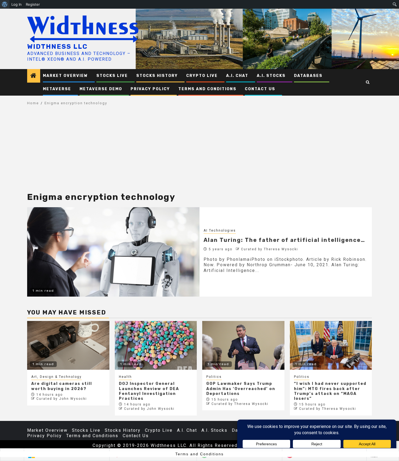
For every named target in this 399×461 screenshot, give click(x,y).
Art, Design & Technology (56, 377)
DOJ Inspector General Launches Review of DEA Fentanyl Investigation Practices (149, 391)
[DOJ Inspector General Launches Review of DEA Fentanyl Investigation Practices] (156, 345)
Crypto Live (202, 75)
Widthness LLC (57, 46)
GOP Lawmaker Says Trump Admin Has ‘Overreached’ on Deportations (240, 388)
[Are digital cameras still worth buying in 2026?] (68, 345)
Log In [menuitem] (16, 4)
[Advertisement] (199, 152)
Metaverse (57, 89)
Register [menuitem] (33, 4)
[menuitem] (5, 4)
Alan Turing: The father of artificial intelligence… (284, 240)
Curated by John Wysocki (61, 399)
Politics (214, 377)
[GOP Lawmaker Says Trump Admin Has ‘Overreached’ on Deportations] (243, 345)
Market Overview (65, 75)
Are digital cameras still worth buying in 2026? (61, 386)
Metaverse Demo (101, 89)
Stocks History (157, 75)
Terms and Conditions (207, 89)
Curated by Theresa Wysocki (269, 249)
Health (125, 377)
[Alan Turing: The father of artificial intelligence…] (113, 252)
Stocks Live (112, 75)
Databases (308, 75)
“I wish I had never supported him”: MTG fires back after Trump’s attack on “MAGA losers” (330, 391)
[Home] (33, 76)
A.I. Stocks (271, 75)
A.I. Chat (237, 75)
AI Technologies (220, 230)
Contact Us (260, 89)
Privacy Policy (150, 89)
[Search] (368, 82)
